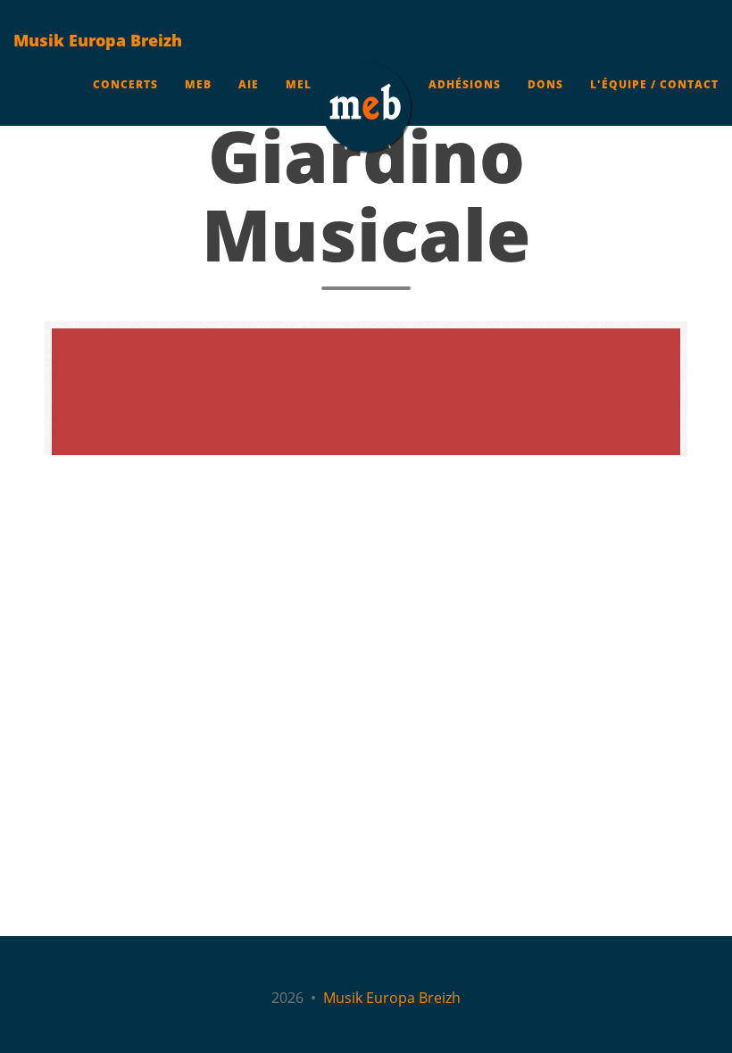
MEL (299, 84)
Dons (545, 84)
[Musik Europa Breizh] (366, 107)
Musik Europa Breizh (97, 40)
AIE (248, 84)
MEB (198, 84)
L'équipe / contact (654, 84)
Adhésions (464, 84)
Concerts (125, 84)
